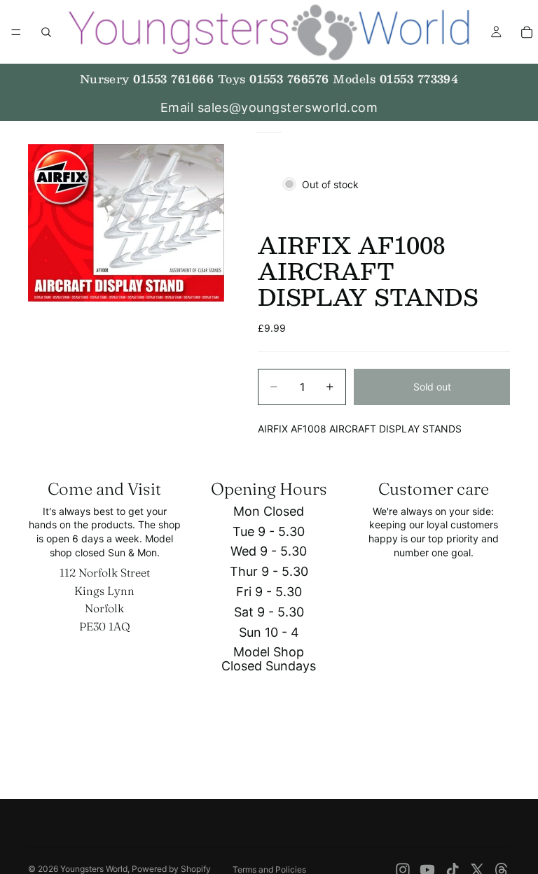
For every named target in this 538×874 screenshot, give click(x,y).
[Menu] (16, 32)
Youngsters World (93, 869)
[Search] (46, 32)
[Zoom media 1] (126, 223)
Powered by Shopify (171, 869)
